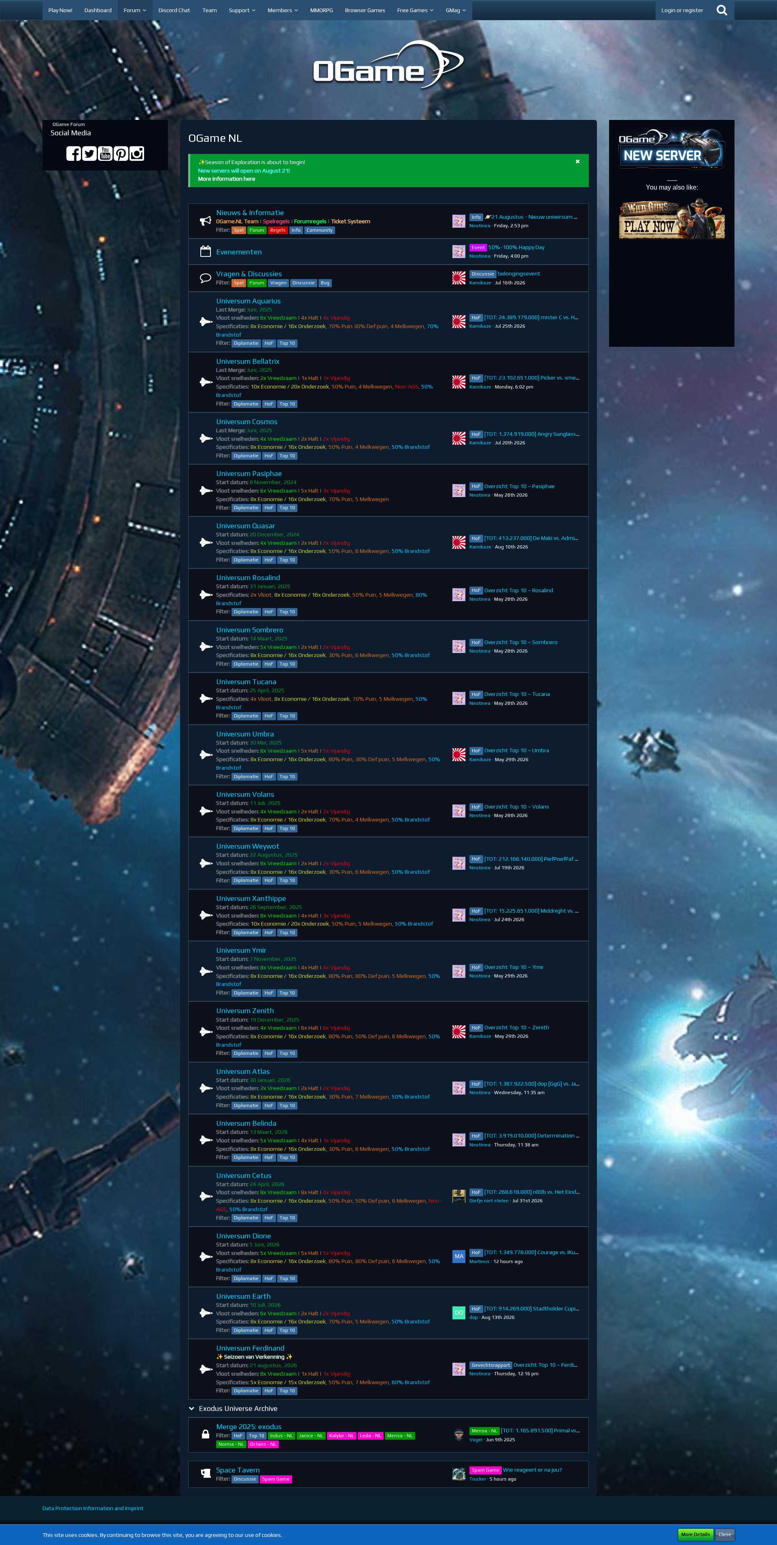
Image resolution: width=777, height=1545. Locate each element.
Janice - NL (311, 1435)
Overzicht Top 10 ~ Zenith (516, 1027)
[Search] (722, 10)
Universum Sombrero (249, 629)
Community (320, 230)
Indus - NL (281, 1435)
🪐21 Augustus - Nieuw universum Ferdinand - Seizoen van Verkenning (574, 216)
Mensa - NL (400, 1435)
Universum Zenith (245, 1010)
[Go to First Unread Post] (458, 221)
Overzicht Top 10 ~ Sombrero (521, 642)
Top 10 (287, 343)
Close (725, 1534)
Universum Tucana (246, 681)
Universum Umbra (245, 734)
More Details (695, 1534)
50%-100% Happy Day (516, 247)
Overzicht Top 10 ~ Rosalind (518, 590)
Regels (278, 230)
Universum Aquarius (248, 301)
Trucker (477, 1479)
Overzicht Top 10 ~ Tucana (517, 694)
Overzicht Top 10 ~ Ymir (514, 967)
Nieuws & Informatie (250, 212)
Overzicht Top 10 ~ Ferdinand (550, 1364)
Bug (325, 283)
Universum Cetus (244, 1175)
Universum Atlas (243, 1071)
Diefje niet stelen (489, 1201)
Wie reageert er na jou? (532, 1469)
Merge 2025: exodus (249, 1426)
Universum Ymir (241, 950)
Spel (239, 230)
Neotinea (479, 225)
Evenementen (239, 252)
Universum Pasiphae (249, 473)
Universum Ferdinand (250, 1348)
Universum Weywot (248, 846)
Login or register (682, 10)
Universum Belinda (246, 1123)
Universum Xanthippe (251, 898)
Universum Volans (245, 794)
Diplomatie (246, 343)
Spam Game (276, 1479)
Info (296, 230)
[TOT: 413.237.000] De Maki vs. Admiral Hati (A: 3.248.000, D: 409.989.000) (576, 538)
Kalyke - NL (341, 1435)
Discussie (304, 283)
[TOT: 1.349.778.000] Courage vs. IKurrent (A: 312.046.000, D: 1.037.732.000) (579, 1252)
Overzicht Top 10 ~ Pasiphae (519, 486)
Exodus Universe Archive (238, 1408)
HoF (269, 343)
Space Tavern (238, 1470)
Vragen (278, 283)
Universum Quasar (245, 525)
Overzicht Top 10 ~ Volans (516, 806)
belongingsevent (519, 273)
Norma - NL (231, 1444)
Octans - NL (263, 1444)
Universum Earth (243, 1296)
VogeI (475, 1440)
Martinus (479, 1261)
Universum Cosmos (247, 421)
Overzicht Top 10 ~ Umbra (516, 750)
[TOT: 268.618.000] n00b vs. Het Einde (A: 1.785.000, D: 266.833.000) (570, 1192)
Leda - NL (370, 1435)
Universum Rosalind (248, 577)
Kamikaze (480, 283)
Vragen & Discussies (249, 273)
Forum (257, 230)
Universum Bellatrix (248, 361)
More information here (226, 178)
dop (473, 1317)
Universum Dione (243, 1235)
